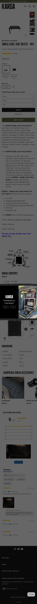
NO (12, 306)
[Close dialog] (35, 286)
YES (5, 306)
